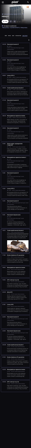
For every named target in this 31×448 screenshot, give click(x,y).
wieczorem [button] (18, 35)
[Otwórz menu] (3, 2)
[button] (29, 40)
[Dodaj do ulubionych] (10, 21)
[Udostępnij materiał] (14, 21)
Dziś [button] (6, 35)
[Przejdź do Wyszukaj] (28, 2)
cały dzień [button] (24, 35)
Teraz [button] (9, 35)
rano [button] (13, 35)
